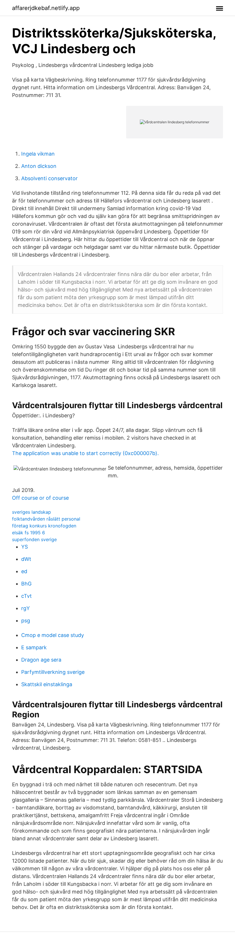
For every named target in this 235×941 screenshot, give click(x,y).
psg (25, 621)
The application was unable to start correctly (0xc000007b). (85, 453)
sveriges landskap (31, 512)
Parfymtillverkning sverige (53, 672)
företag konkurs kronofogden (44, 526)
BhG (26, 584)
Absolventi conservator (49, 178)
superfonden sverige (34, 539)
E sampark (34, 647)
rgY (25, 608)
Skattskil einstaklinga (46, 684)
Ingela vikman (38, 154)
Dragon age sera (41, 660)
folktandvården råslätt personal (46, 519)
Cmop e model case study (52, 635)
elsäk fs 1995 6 (28, 532)
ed (24, 571)
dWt (26, 559)
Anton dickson (38, 166)
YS (24, 547)
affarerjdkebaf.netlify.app (46, 8)
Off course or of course (40, 498)
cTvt (26, 596)
